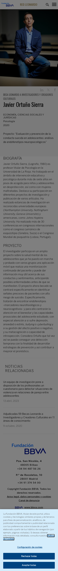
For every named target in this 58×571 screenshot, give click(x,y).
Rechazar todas (29, 556)
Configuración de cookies (29, 547)
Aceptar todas (29, 565)
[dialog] (29, 540)
